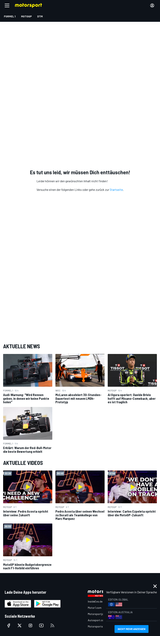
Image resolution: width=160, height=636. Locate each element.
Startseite (116, 189)
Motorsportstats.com (101, 626)
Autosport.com (97, 620)
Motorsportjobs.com (100, 614)
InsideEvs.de (95, 601)
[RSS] (52, 625)
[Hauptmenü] (7, 5)
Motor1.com (94, 607)
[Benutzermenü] (152, 5)
